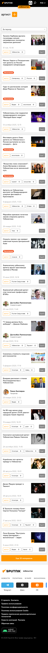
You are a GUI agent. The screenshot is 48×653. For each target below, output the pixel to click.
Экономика (39, 578)
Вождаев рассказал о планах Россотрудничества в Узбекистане (15, 380)
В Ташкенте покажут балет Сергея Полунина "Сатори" (14, 510)
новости (5, 578)
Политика (17, 578)
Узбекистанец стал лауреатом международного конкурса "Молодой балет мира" (15, 115)
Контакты (15, 600)
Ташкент (30, 345)
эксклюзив (27, 104)
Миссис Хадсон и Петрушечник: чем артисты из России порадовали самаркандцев (16, 62)
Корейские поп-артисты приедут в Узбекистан (13, 460)
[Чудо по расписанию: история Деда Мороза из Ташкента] (38, 91)
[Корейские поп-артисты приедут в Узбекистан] (38, 463)
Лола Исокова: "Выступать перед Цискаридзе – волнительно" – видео (14, 535)
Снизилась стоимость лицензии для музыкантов (16, 355)
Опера (29, 206)
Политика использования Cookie (14, 610)
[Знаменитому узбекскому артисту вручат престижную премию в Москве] (38, 269)
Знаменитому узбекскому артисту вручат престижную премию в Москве (14, 267)
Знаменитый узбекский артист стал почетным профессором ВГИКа (15, 292)
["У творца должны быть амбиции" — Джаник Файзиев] (38, 326)
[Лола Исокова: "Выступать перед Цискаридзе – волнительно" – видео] (38, 537)
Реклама (21, 620)
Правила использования (11, 603)
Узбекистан (16, 52)
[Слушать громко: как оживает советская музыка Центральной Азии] (38, 243)
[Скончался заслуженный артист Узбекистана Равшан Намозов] (38, 439)
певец (27, 370)
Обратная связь (7, 623)
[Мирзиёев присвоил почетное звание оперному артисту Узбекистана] (38, 219)
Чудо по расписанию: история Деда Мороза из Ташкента (15, 88)
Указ (13, 231)
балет (25, 549)
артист (6, 14)
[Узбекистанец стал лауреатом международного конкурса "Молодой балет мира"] (38, 117)
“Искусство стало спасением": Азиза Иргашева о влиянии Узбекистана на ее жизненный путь (15, 167)
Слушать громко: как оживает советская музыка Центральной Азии (16, 241)
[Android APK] (9, 631)
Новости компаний (9, 620)
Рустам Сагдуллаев (18, 281)
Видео (14, 104)
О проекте (5, 600)
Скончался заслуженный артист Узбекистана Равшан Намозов (16, 436)
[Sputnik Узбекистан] (7, 4)
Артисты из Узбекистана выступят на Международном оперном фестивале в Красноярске (15, 193)
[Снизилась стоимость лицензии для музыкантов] (38, 358)
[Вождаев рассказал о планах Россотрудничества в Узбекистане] (38, 382)
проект (14, 182)
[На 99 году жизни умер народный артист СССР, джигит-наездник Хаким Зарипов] (38, 414)
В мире (28, 578)
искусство (27, 182)
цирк (27, 426)
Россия (29, 78)
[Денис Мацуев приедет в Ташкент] (38, 488)
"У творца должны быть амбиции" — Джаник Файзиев (15, 323)
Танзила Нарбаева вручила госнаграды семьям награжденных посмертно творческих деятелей (14, 39)
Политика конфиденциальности (14, 607)
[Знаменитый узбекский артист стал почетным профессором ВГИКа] (38, 294)
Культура (15, 370)
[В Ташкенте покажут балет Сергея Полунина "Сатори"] (38, 513)
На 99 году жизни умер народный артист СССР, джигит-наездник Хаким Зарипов (16, 412)
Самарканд (16, 78)
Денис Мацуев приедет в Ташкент (13, 485)
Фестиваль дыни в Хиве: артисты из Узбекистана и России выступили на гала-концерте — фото (14, 140)
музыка (14, 257)
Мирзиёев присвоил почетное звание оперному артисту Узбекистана (15, 217)
